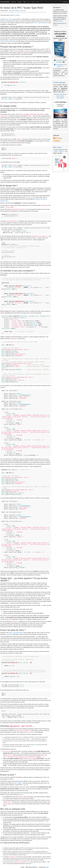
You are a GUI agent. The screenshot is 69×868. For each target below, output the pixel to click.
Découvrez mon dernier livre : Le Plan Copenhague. (60, 96)
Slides (19, 2)
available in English (14, 15)
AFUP (37, 1)
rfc (19, 10)
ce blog (60, 21)
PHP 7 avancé (57, 147)
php (11, 10)
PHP (29, 1)
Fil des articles (57, 139)
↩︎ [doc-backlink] (26, 854)
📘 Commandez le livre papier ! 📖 (60, 65)
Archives (13, 2)
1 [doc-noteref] (15, 48)
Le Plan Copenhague (59, 82)
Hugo (47, 867)
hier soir (21, 794)
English (33, 1)
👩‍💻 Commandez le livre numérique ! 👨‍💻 (60, 61)
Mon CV (65, 2)
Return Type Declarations (41, 22)
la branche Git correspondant (8, 41)
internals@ (15, 10)
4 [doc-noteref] (6, 765)
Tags (24, 2)
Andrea (10, 837)
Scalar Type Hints (9, 19)
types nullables (18, 783)
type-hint (23, 10)
